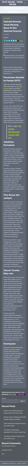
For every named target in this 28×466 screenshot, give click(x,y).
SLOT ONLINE (7, 18)
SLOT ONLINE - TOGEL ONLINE (16, 463)
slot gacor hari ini (7, 450)
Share (21, 41)
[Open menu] (24, 3)
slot (3, 454)
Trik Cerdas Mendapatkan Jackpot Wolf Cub (14, 132)
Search (4, 398)
